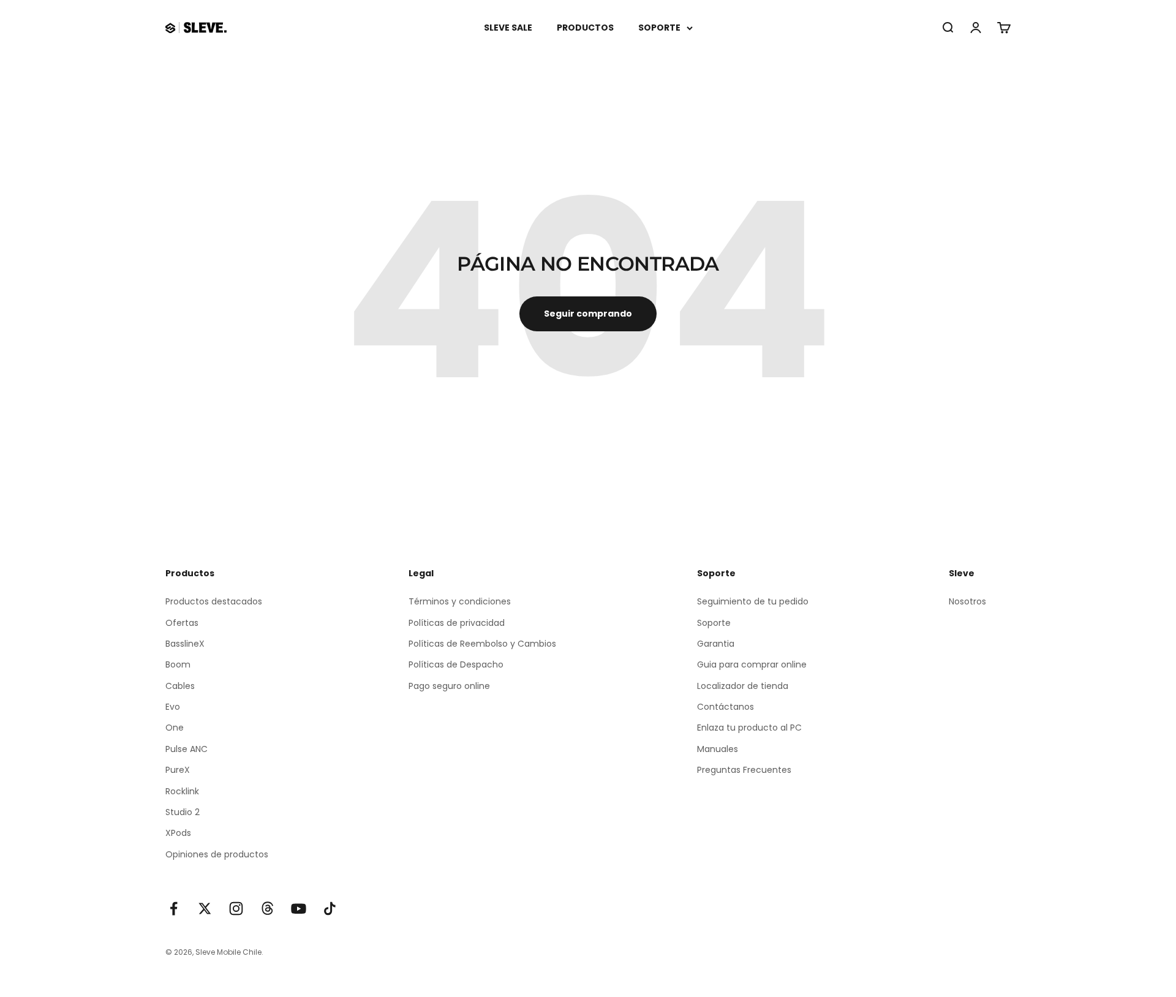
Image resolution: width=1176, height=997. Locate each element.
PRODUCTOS (585, 27)
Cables (180, 686)
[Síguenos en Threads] (267, 908)
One (174, 727)
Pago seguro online (449, 686)
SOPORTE (659, 27)
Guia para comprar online (752, 664)
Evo (172, 707)
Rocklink (182, 791)
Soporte (714, 623)
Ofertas (181, 623)
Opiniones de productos (216, 854)
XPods (178, 833)
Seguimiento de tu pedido (753, 601)
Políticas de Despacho (456, 664)
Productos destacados (213, 601)
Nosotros (967, 601)
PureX (177, 770)
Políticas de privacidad (457, 623)
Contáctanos (725, 707)
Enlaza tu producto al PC (749, 727)
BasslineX (185, 644)
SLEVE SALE (508, 27)
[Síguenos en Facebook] (173, 908)
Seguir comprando (588, 313)
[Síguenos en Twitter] (205, 908)
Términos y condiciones (460, 601)
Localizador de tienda (742, 686)
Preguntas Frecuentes (744, 770)
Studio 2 (182, 812)
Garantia (715, 644)
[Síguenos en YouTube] (298, 908)
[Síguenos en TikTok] (330, 908)
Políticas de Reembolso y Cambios (482, 644)
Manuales (717, 749)
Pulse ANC (186, 749)
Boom (177, 664)
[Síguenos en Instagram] (236, 908)
